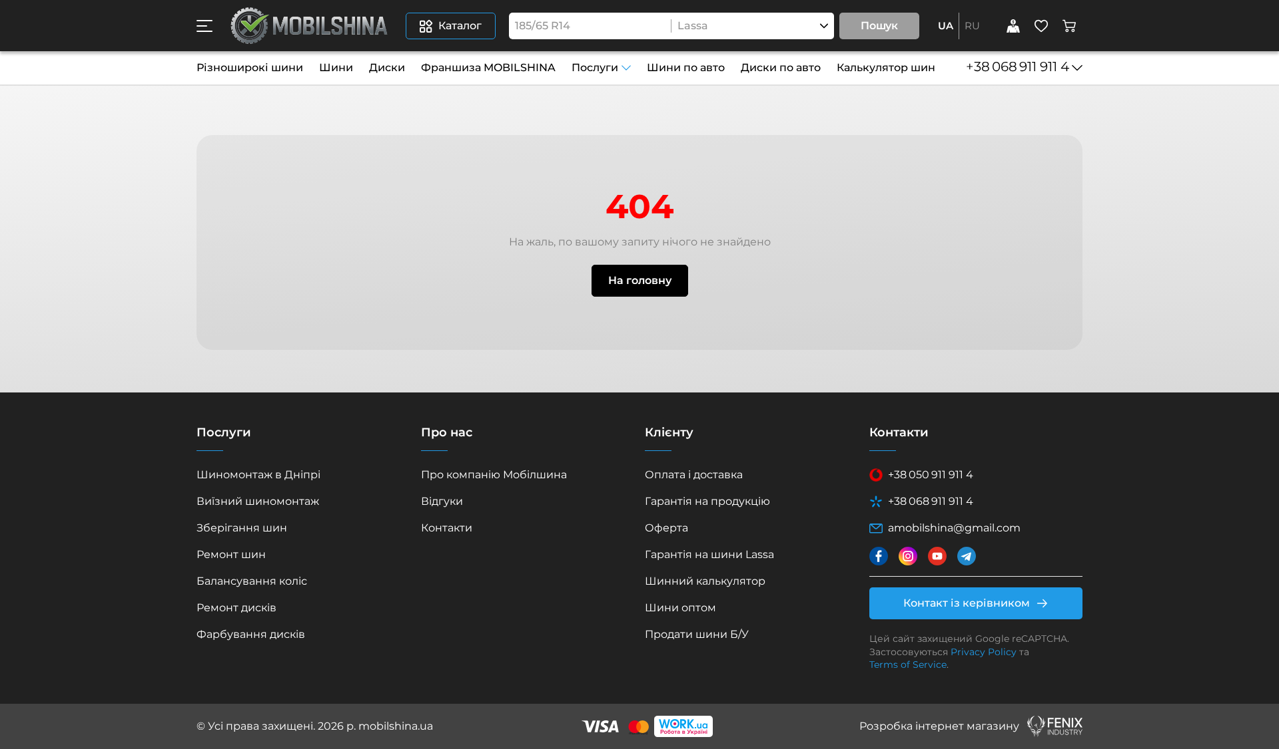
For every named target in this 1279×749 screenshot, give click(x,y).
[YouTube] (937, 556)
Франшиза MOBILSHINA (488, 67)
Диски (387, 67)
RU (972, 25)
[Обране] (1041, 26)
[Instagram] (908, 556)
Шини (336, 67)
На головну (639, 280)
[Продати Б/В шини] (1013, 26)
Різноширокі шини (250, 67)
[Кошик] (1069, 26)
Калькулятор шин (886, 67)
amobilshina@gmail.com (954, 528)
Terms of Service (908, 665)
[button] (205, 26)
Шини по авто (686, 67)
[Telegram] (966, 556)
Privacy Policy (984, 652)
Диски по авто (781, 67)
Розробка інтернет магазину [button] (939, 726)
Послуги (595, 67)
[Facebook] (878, 556)
